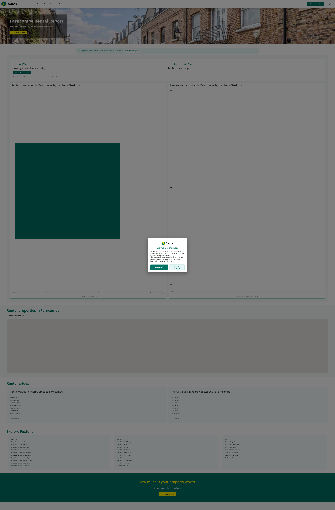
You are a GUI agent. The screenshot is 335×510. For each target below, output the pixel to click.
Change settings (177, 267)
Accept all (159, 267)
